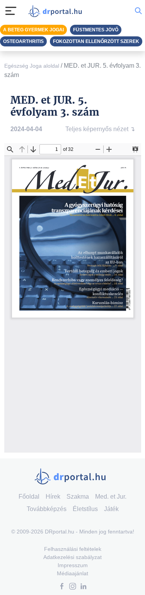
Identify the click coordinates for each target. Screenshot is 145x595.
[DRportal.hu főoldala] (57, 11)
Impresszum (73, 565)
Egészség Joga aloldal (31, 66)
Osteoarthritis (23, 41)
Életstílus (85, 509)
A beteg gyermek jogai (33, 29)
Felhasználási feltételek (72, 549)
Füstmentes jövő (95, 29)
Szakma (78, 496)
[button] (61, 587)
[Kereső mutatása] (138, 10)
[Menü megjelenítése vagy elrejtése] (11, 11)
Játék (111, 509)
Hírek (53, 496)
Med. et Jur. (110, 496)
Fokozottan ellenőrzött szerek (96, 41)
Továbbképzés (47, 509)
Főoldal (29, 496)
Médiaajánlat (72, 573)
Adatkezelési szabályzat (72, 557)
